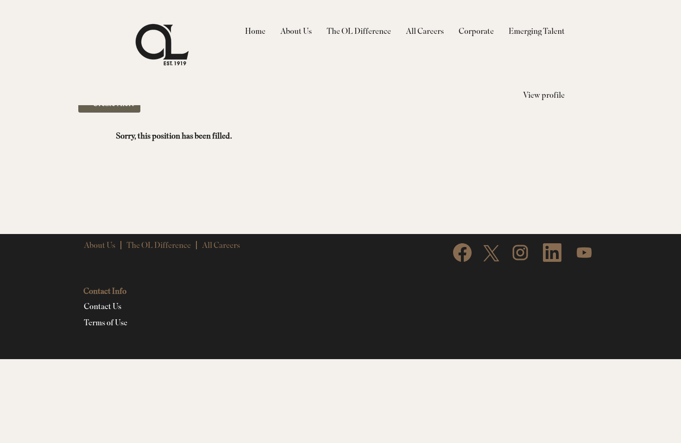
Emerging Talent (537, 30)
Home (255, 30)
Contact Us (102, 306)
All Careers (425, 30)
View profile (544, 95)
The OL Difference (359, 30)
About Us (296, 30)
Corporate (476, 30)
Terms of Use (105, 322)
